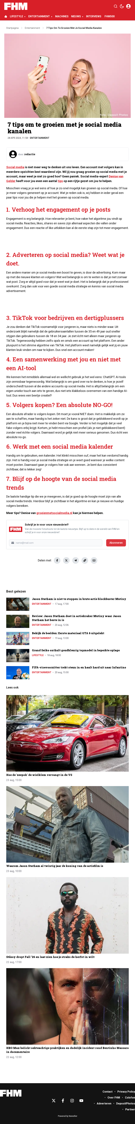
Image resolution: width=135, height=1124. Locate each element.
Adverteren (104, 1103)
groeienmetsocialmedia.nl (54, 513)
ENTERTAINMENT (39, 16)
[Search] (116, 6)
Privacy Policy (126, 1091)
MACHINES (61, 16)
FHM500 (110, 16)
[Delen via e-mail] (94, 560)
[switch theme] (122, 6)
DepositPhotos (125, 1103)
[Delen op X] (66, 560)
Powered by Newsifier (67, 1116)
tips (60, 181)
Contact (107, 1091)
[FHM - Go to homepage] (10, 1093)
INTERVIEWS (94, 16)
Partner (130, 1109)
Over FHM (114, 1097)
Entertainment (39, 138)
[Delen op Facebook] (57, 560)
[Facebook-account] (63, 1101)
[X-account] (54, 1101)
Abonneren (116, 542)
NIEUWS (76, 16)
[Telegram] (75, 560)
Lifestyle (38, 655)
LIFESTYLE (16, 16)
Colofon (130, 1097)
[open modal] (128, 6)
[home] (5, 16)
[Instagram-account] (72, 1101)
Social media (15, 167)
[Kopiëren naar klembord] (84, 560)
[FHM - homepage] (15, 6)
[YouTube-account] (81, 1101)
